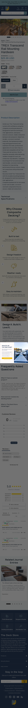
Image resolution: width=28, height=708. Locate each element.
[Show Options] (11, 352)
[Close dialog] (27, 342)
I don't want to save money (7, 359)
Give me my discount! (7, 358)
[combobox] (6, 352)
